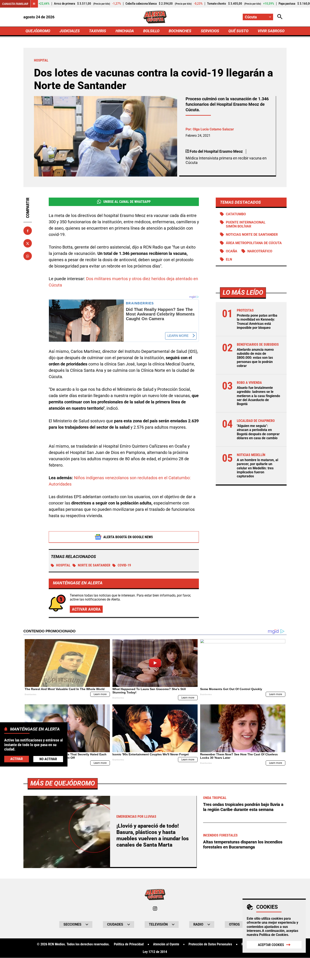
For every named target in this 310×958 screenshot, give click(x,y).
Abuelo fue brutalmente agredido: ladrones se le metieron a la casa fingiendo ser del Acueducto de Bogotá (258, 396)
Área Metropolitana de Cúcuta (254, 243)
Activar (16, 759)
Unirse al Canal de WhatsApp (127, 202)
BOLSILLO (151, 31)
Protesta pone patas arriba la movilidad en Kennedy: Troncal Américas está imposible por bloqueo (257, 321)
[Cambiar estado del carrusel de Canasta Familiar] (34, 4)
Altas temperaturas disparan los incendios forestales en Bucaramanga (242, 844)
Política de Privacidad (129, 944)
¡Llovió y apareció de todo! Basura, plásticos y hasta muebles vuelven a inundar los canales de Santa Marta (152, 835)
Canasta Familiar (15, 3)
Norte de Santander (94, 565)
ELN (229, 259)
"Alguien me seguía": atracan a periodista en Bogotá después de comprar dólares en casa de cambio (258, 432)
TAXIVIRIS (97, 31)
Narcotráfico (259, 251)
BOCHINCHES (180, 31)
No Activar (48, 759)
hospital (63, 565)
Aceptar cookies (271, 945)
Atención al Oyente (166, 944)
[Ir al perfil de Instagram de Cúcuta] (155, 908)
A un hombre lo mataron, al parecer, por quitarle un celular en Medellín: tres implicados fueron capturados (257, 468)
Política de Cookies (273, 935)
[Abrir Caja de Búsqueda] (279, 17)
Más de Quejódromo (62, 783)
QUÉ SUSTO (238, 31)
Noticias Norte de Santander (252, 235)
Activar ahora (86, 609)
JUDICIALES (69, 31)
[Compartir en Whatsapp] (27, 256)
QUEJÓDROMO (38, 31)
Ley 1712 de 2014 (155, 952)
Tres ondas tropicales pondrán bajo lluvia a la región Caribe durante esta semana (243, 807)
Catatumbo (236, 214)
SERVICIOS (210, 31)
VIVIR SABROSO (271, 31)
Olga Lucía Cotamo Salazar (213, 129)
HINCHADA (125, 31)
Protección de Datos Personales (210, 944)
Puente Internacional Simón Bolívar (246, 224)
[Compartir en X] (27, 243)
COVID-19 (124, 565)
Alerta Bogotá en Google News (128, 537)
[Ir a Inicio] (155, 17)
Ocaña (231, 251)
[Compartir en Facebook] (27, 231)
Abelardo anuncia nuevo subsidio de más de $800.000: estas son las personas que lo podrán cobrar (255, 358)
